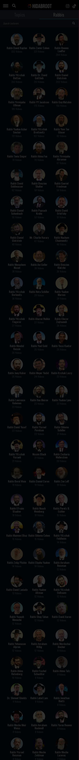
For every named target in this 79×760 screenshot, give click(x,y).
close (73, 365)
